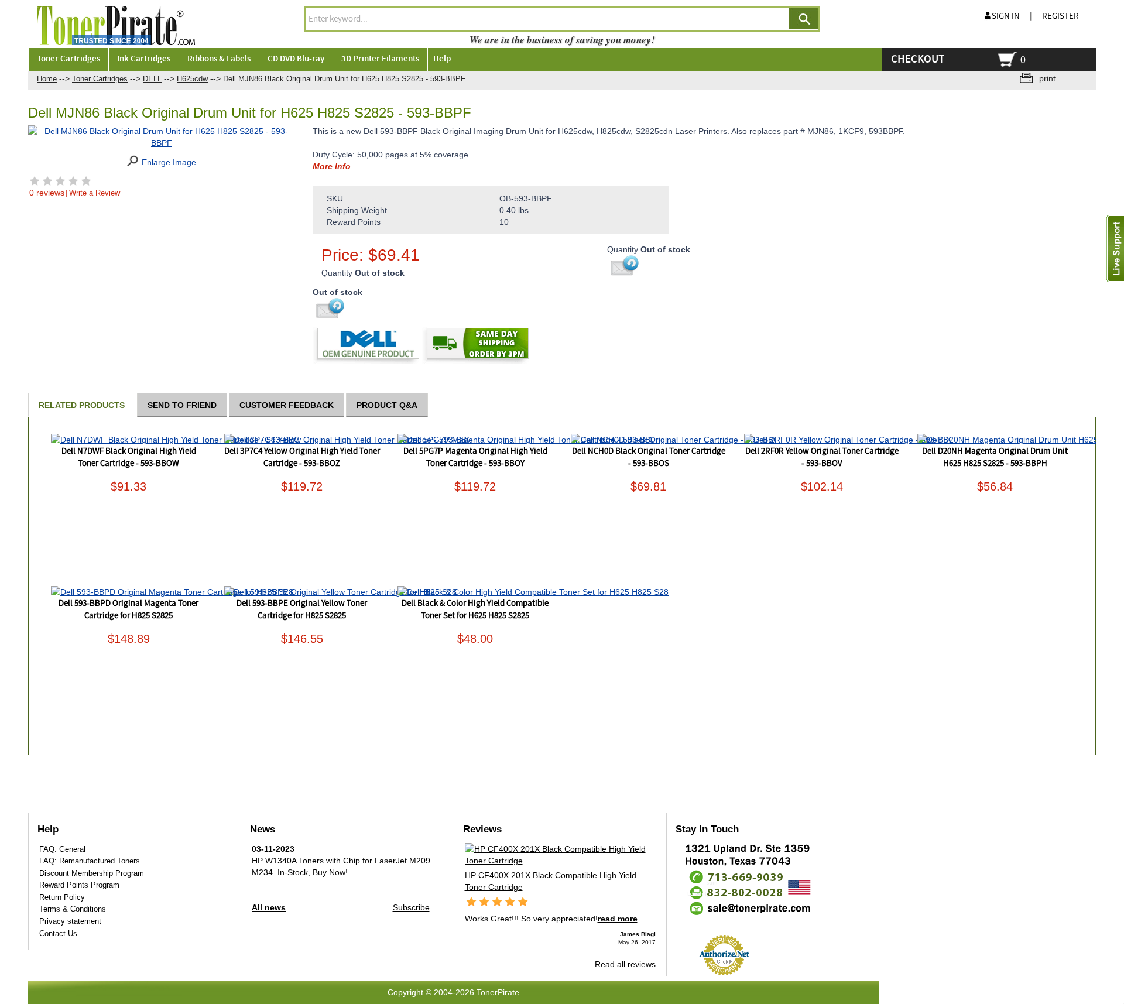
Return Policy (62, 897)
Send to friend (182, 405)
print (1047, 78)
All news (269, 907)
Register (1060, 16)
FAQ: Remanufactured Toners (89, 860)
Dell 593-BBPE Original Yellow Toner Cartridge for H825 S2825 (302, 610)
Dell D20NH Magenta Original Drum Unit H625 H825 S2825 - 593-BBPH (995, 458)
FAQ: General (62, 849)
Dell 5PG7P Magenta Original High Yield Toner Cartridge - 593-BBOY (475, 458)
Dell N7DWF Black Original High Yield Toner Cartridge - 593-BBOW (128, 458)
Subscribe (411, 907)
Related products (82, 405)
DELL (152, 78)
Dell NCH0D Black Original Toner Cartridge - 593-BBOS (648, 458)
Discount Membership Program (91, 873)
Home (47, 78)
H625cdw (192, 78)
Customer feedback (286, 405)
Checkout (917, 59)
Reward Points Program (79, 884)
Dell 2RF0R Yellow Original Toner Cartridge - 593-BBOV (822, 458)
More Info (332, 166)
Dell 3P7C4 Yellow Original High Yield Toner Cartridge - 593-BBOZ (302, 458)
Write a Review (94, 193)
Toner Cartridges (100, 78)
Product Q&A (387, 405)
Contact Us (58, 933)
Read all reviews (625, 964)
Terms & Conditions (72, 908)
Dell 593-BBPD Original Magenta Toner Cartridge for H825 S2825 (128, 610)
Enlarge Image (169, 162)
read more (618, 918)
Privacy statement (70, 921)
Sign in (1006, 16)
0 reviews (46, 192)
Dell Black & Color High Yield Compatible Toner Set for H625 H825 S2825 (475, 610)
